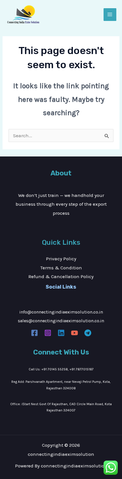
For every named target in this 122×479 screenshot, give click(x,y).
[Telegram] (87, 332)
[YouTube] (74, 332)
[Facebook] (34, 332)
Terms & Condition (61, 267)
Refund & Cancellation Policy (61, 276)
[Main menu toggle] (110, 14)
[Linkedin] (61, 332)
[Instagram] (47, 332)
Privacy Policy (61, 258)
